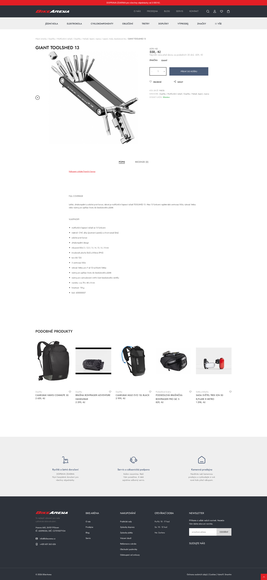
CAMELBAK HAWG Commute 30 (52, 395)
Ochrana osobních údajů (197, 574)
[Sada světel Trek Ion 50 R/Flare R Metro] (214, 361)
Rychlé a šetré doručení (65, 469)
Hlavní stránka (40, 38)
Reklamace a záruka (128, 543)
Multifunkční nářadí (64, 38)
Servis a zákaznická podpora (133, 469)
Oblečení (127, 23)
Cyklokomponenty (102, 23)
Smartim (228, 574)
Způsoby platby (126, 532)
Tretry (145, 23)
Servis (179, 11)
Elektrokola (74, 23)
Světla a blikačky (202, 392)
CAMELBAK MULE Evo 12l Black (132, 395)
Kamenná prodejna (201, 469)
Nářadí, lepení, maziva (92, 38)
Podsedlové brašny (163, 392)
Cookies (212, 574)
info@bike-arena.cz (47, 538)
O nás (137, 11)
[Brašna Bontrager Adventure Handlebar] (93, 361)
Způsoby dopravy (127, 527)
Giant (164, 60)
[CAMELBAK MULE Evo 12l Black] (133, 361)
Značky (201, 23)
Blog (167, 11)
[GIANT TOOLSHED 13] (93, 97)
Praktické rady (126, 521)
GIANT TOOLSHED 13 (137, 38)
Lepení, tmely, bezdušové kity (114, 38)
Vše (220, 23)
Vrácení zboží (125, 538)
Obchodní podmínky (128, 549)
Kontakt (193, 11)
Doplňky (163, 23)
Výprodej (183, 23)
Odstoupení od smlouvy (130, 554)
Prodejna (152, 11)
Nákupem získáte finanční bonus (82, 171)
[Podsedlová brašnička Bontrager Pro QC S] (173, 361)
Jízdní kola (51, 23)
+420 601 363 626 (48, 544)
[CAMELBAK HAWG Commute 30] (53, 361)
